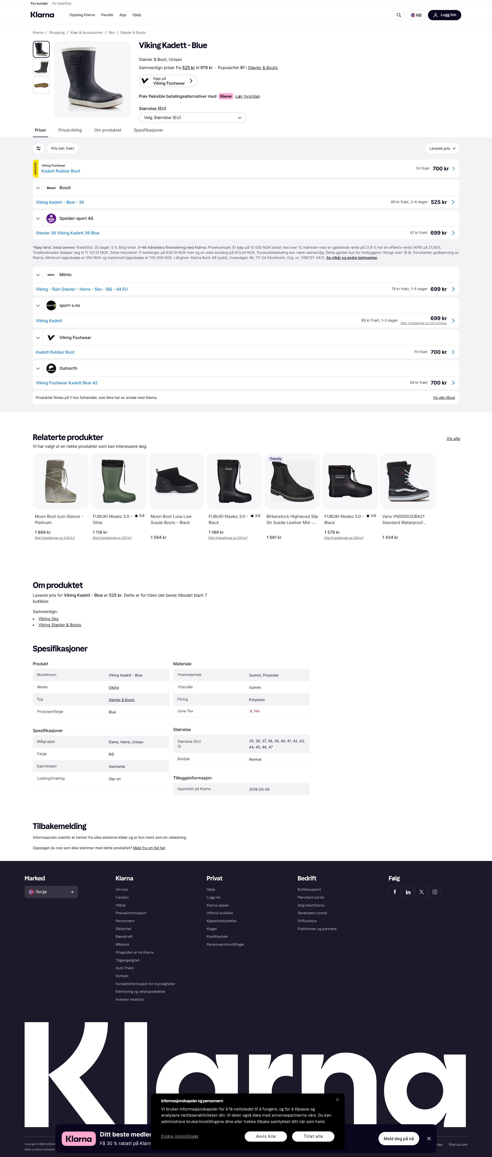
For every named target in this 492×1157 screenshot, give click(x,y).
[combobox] (193, 118)
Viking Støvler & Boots (59, 624)
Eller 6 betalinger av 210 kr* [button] (228, 538)
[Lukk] (337, 1099)
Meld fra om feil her (149, 848)
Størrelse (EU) (152, 108)
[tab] (40, 130)
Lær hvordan (247, 96)
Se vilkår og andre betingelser (351, 258)
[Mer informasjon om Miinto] (38, 275)
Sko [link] (111, 33)
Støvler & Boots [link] (133, 33)
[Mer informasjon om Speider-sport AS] (38, 218)
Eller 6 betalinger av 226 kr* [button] (344, 538)
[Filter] (38, 148)
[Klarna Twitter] (421, 892)
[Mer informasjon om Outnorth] (38, 368)
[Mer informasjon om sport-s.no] (38, 305)
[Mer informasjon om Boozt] (38, 188)
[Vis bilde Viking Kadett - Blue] (41, 49)
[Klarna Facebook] (395, 892)
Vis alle (453, 438)
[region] (248, 1121)
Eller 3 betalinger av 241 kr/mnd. (424, 323)
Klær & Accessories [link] (86, 33)
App (122, 15)
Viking (114, 687)
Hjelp (136, 15)
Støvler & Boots (263, 67)
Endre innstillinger (180, 1136)
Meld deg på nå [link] (399, 1138)
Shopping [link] (57, 33)
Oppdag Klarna (82, 15)
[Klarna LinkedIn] (408, 892)
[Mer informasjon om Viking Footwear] (38, 338)
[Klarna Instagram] (435, 892)
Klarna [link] (38, 33)
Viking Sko (48, 618)
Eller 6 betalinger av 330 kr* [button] (55, 538)
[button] (416, 15)
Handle (107, 15)
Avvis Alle (266, 1136)
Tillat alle (313, 1136)
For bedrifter (62, 4)
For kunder (39, 4)
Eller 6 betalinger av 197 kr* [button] (112, 538)
